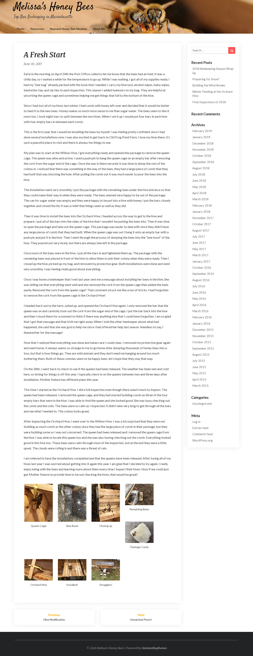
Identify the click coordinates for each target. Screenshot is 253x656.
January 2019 (201, 137)
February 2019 (202, 131)
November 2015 (203, 336)
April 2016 (199, 305)
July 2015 (198, 360)
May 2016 (199, 298)
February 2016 (202, 317)
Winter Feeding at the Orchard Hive (212, 93)
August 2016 (201, 280)
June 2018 (199, 180)
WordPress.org (202, 440)
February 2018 (202, 205)
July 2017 (198, 236)
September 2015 (203, 348)
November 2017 (203, 218)
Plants (21, 28)
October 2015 (201, 342)
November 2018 (203, 149)
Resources (37, 28)
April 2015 (199, 379)
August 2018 (201, 168)
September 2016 (203, 273)
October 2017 (201, 224)
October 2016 (201, 267)
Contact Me (118, 28)
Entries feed (200, 428)
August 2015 (201, 354)
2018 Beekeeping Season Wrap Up (212, 71)
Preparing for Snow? (205, 79)
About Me (99, 28)
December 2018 (202, 143)
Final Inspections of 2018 (209, 102)
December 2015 (202, 329)
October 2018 (201, 155)
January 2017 (201, 261)
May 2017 (199, 249)
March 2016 (200, 311)
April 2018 (199, 193)
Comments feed (202, 434)
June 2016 (199, 292)
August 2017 (201, 230)
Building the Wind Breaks (208, 85)
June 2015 (199, 367)
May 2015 (199, 373)
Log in (196, 421)
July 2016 (198, 286)
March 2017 (200, 255)
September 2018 (203, 162)
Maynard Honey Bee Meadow (68, 28)
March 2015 (200, 385)
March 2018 (200, 199)
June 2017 (199, 242)
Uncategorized (202, 403)
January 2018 (201, 211)
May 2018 (199, 187)
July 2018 (198, 174)
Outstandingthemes (154, 648)
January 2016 (201, 323)
